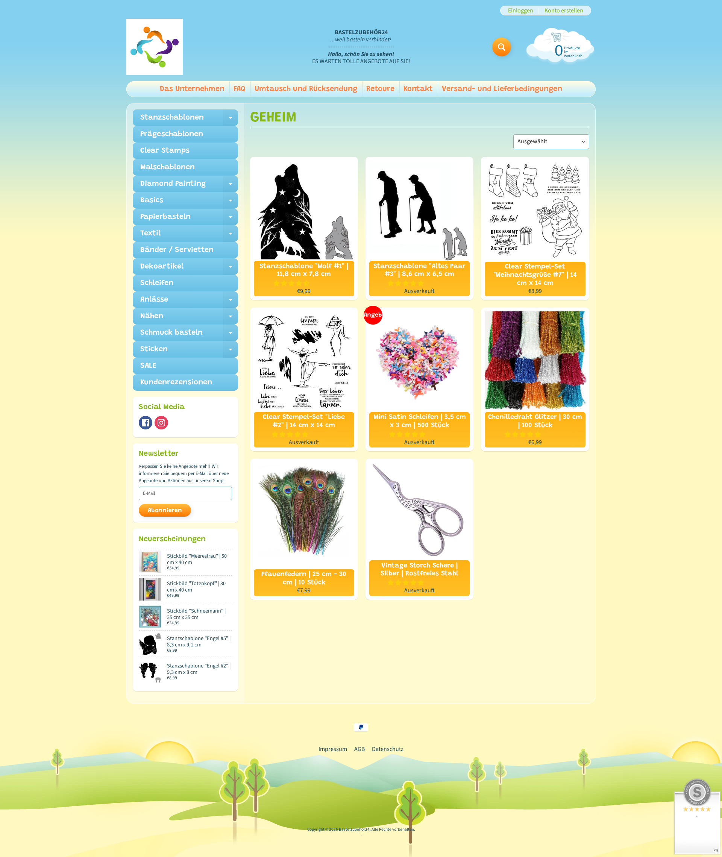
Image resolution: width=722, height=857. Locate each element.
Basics (189, 203)
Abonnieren (165, 511)
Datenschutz (387, 749)
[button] (292, 283)
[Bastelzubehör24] (154, 47)
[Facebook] (145, 422)
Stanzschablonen (189, 120)
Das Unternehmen (192, 89)
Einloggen (520, 11)
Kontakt (418, 89)
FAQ (240, 89)
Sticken (189, 352)
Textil (189, 236)
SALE (148, 366)
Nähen (189, 318)
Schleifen (156, 283)
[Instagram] (161, 422)
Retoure (380, 89)
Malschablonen (167, 167)
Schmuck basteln (189, 335)
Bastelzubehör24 (354, 829)
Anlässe (189, 302)
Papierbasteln (189, 219)
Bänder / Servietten (177, 250)
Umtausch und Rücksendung (306, 89)
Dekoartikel (189, 269)
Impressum (333, 749)
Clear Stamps (165, 151)
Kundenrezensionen (176, 382)
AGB (359, 749)
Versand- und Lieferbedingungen (502, 89)
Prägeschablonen (171, 134)
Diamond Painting (189, 186)
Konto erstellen (564, 11)
